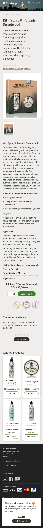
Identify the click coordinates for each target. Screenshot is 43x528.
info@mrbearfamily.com (11, 461)
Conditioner (31, 423)
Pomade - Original (31, 381)
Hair (17, 14)
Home (5, 14)
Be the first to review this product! (17, 68)
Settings (21, 517)
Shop (11, 14)
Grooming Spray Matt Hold (15, 273)
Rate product (21, 339)
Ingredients (8, 278)
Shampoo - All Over (11, 423)
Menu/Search (11, 3)
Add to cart (11, 393)
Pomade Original (10, 269)
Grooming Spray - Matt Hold (11, 381)
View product (11, 436)
